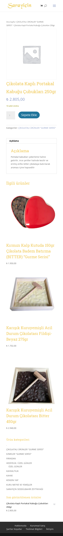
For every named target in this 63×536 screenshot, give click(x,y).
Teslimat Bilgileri (34, 529)
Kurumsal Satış (37, 525)
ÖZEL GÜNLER (15, 466)
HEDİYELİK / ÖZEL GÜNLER (19, 463)
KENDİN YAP (12, 480)
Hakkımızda (20, 525)
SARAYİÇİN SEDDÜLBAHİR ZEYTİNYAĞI (24, 489)
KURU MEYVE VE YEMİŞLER (19, 484)
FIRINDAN (11, 458)
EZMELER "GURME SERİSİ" (19, 454)
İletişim (49, 529)
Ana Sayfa (10, 21)
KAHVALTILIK (12, 471)
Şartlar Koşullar (14, 529)
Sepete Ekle (29, 115)
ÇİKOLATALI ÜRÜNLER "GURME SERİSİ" (37, 127)
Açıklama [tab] (14, 140)
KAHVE (9, 475)
